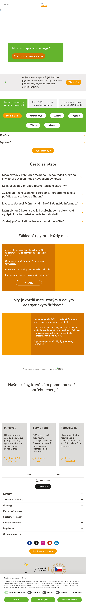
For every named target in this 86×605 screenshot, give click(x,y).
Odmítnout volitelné (69, 600)
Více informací (77, 592)
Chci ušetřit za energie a (43, 104)
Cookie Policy (55, 587)
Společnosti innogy (12, 517)
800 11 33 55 (45, 481)
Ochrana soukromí (12, 534)
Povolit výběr (43, 600)
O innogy (7, 505)
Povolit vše (16, 600)
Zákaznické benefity (13, 499)
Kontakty (7, 493)
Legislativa (8, 528)
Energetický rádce (12, 522)
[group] (43, 494)
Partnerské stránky (12, 511)
